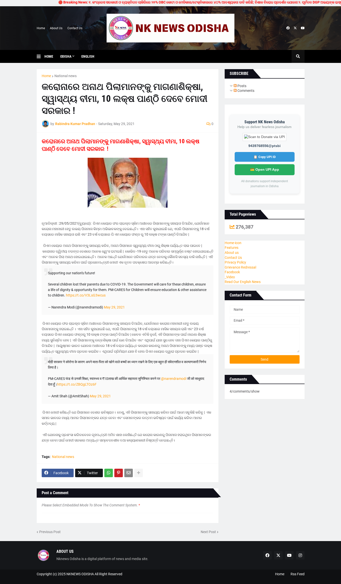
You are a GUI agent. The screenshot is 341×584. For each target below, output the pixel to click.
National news (65, 76)
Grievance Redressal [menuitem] (240, 267)
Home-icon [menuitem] (233, 243)
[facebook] (288, 28)
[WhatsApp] (108, 473)
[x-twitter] (295, 28)
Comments (245, 91)
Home (41, 28)
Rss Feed (298, 574)
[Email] (128, 473)
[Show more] (138, 473)
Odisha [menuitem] (65, 56)
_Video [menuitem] (230, 277)
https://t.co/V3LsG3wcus (86, 295)
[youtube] (303, 28)
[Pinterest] (118, 473)
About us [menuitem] (232, 253)
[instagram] (300, 555)
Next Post (208, 532)
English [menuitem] (87, 56)
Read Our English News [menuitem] (243, 282)
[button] (40, 56)
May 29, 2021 (114, 307)
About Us (56, 28)
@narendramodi (173, 379)
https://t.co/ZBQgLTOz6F (77, 384)
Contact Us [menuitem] (233, 258)
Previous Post (50, 532)
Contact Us (74, 28)
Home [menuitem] (48, 56)
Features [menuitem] (231, 248)
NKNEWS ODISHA (80, 574)
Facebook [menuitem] (232, 272)
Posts (241, 86)
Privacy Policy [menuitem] (235, 262)
